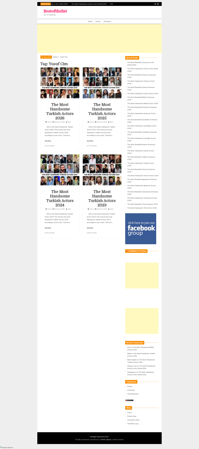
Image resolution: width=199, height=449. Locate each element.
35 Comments (50, 233)
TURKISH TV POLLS (137, 251)
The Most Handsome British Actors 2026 (142, 103)
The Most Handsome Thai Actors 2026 (142, 208)
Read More (48, 141)
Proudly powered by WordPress (87, 439)
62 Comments (92, 233)
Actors (97, 21)
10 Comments (50, 146)
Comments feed (133, 420)
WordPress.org (132, 424)
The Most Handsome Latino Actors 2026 (142, 93)
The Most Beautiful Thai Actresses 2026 (142, 204)
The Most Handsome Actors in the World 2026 (87, 4)
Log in (129, 412)
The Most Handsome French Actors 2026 (142, 176)
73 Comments (92, 146)
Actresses (107, 21)
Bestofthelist (55, 11)
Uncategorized (132, 394)
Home (90, 21)
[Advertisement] (99, 38)
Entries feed (131, 416)
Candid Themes (118, 439)
